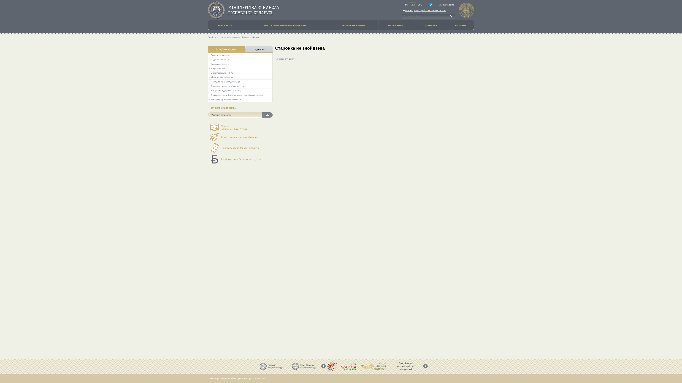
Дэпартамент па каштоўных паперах (227, 86)
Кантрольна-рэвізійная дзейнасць (226, 99)
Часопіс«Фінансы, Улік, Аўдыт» (234, 127)
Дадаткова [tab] (259, 49)
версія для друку (286, 59)
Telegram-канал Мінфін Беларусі (240, 147)
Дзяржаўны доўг (218, 68)
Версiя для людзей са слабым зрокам (425, 10)
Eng (420, 5)
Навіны (255, 37)
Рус (406, 5)
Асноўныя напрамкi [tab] (226, 49)
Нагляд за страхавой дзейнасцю (234, 37)
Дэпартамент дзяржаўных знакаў (226, 91)
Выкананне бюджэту (220, 64)
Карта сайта (448, 5)
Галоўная (212, 37)
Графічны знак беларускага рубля (241, 159)
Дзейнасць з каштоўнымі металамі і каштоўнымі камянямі (237, 95)
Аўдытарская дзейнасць (222, 77)
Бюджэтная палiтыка (220, 55)
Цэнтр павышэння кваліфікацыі (239, 137)
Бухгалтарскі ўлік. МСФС (222, 73)
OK (267, 115)
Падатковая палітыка (220, 60)
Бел (413, 5)
